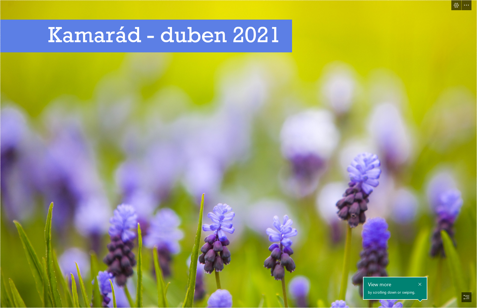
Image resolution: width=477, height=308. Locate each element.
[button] (456, 5)
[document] (238, 154)
